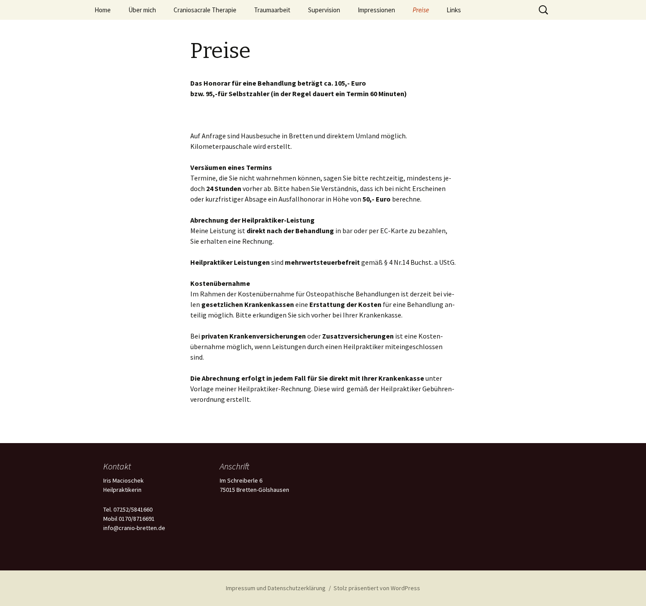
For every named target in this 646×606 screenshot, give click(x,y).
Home (102, 10)
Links (453, 10)
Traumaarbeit (272, 10)
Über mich (142, 10)
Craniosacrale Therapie (205, 10)
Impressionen (376, 10)
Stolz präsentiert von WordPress (377, 588)
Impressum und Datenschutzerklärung (276, 588)
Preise (421, 10)
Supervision (324, 10)
